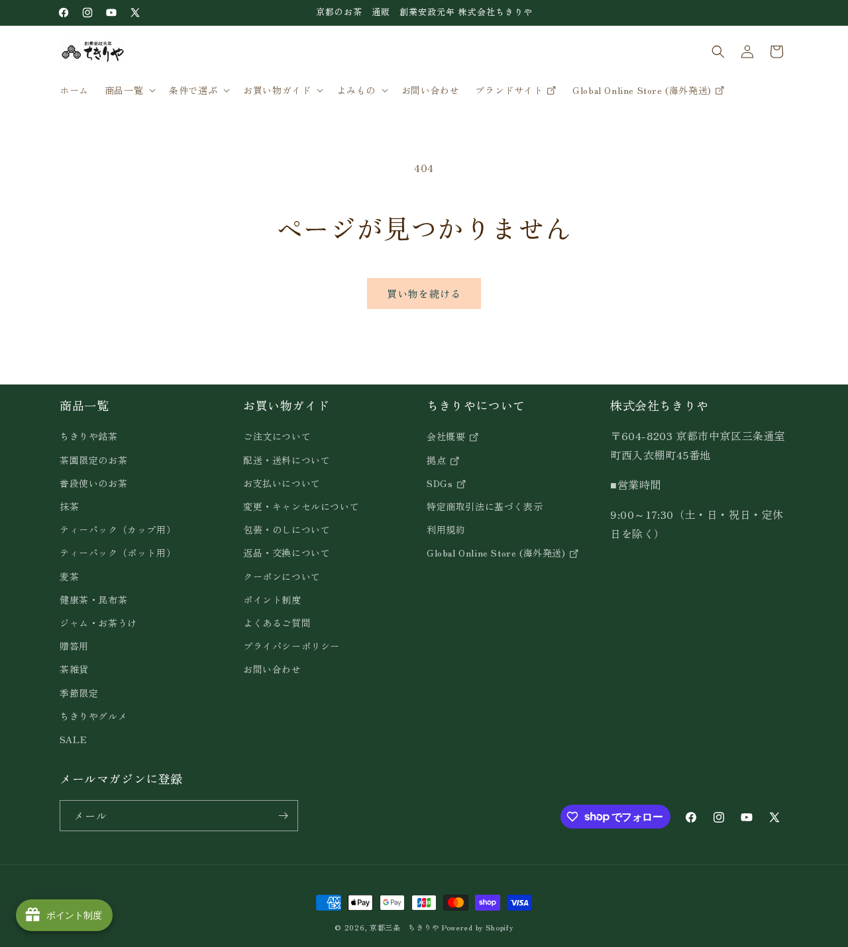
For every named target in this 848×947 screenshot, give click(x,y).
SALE (73, 739)
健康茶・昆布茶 (93, 599)
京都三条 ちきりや (404, 927)
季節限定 (79, 692)
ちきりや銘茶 (89, 436)
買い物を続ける (424, 293)
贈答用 (74, 646)
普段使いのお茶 (93, 483)
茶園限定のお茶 (93, 460)
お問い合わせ (272, 669)
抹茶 (69, 506)
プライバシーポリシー (291, 646)
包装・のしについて (286, 529)
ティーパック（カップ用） (118, 529)
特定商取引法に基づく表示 (485, 506)
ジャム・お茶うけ (98, 622)
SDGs (441, 483)
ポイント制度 (272, 599)
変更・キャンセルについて (301, 506)
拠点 (438, 460)
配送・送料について (286, 460)
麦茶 (69, 576)
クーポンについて (282, 576)
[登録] (282, 815)
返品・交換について (286, 553)
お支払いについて (282, 483)
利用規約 (446, 529)
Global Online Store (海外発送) (497, 553)
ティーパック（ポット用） (118, 553)
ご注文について (277, 436)
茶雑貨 (74, 669)
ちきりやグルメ (93, 716)
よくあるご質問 (277, 622)
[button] (129, 90)
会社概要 (447, 436)
